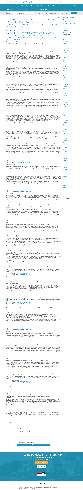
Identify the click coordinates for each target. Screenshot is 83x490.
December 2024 (66, 64)
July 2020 (64, 145)
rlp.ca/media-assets (20, 387)
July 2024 (64, 72)
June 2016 (65, 180)
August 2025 (65, 50)
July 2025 (64, 52)
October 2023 (65, 88)
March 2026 (65, 39)
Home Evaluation (72, 5)
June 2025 (65, 54)
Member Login (56, 5)
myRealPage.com (41, 483)
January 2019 (65, 160)
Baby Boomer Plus (29, 5)
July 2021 (64, 127)
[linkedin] (44, 466)
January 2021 (65, 138)
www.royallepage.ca (31, 403)
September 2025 (66, 48)
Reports (65, 5)
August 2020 (65, 144)
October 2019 (65, 153)
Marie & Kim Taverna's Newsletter (69, 23)
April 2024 (65, 77)
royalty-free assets (24, 384)
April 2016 (65, 183)
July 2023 (64, 93)
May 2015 (64, 196)
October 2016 (65, 176)
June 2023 (65, 95)
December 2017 (66, 171)
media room (14, 384)
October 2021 (65, 124)
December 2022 (66, 106)
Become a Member (44, 9)
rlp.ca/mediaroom (17, 386)
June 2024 (65, 73)
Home (14, 5)
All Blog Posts (65, 21)
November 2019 (66, 151)
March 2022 (65, 117)
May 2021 (64, 131)
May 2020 (64, 149)
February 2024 (65, 81)
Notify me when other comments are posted (26, 442)
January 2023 (65, 104)
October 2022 (65, 109)
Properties (9, 5)
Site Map (63, 9)
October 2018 (65, 163)
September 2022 (66, 111)
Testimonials (42, 5)
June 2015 (65, 194)
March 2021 (65, 135)
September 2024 (66, 70)
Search (73, 13)
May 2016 (64, 181)
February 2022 (65, 118)
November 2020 (66, 140)
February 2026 (65, 41)
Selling (22, 5)
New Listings (65, 30)
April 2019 (65, 158)
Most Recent (65, 36)
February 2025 (65, 61)
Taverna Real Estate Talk (67, 32)
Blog (61, 5)
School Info (9, 9)
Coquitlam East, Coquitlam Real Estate (70, 200)
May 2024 (64, 75)
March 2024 (65, 79)
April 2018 (65, 167)
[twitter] (41, 466)
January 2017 (65, 172)
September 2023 (66, 90)
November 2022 (66, 108)
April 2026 (65, 37)
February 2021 (65, 136)
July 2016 (64, 178)
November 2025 (66, 45)
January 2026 (65, 43)
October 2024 (65, 68)
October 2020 (65, 142)
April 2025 (65, 57)
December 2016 (66, 174)
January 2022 (65, 120)
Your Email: (19, 428)
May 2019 (64, 156)
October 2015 (65, 189)
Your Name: (19, 424)
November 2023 (66, 86)
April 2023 (65, 99)
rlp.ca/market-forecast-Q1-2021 (24, 274)
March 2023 (65, 100)
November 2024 (66, 66)
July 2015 (64, 192)
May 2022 (64, 113)
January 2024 (65, 82)
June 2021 (65, 129)
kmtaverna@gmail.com (68, 2)
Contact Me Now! (41, 462)
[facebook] (38, 466)
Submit (33, 444)
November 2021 (66, 122)
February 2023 (65, 102)
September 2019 (66, 154)
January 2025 (65, 63)
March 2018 (65, 169)
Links (26, 9)
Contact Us (49, 5)
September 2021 (66, 126)
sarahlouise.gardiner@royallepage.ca (13, 407)
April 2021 (65, 133)
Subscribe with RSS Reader (69, 17)
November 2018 (66, 162)
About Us (36, 5)
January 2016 (65, 187)
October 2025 (65, 46)
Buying (18, 5)
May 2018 (64, 165)
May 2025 (64, 55)
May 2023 (64, 97)
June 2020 (65, 147)
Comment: (19, 433)
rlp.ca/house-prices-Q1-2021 (27, 273)
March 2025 (65, 59)
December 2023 (66, 84)
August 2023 (65, 91)
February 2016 (65, 185)
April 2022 (65, 115)
